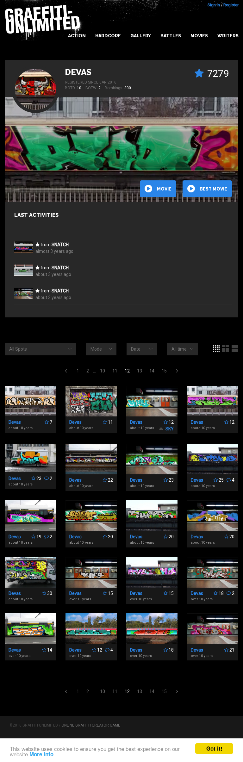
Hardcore (108, 35)
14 (151, 370)
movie (164, 188)
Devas (78, 72)
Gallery (140, 35)
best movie (213, 188)
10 (102, 370)
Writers (228, 35)
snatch (60, 244)
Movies (199, 35)
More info (41, 754)
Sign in (214, 5)
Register (231, 5)
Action (77, 35)
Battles (170, 35)
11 (114, 370)
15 (164, 370)
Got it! (214, 748)
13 (139, 370)
